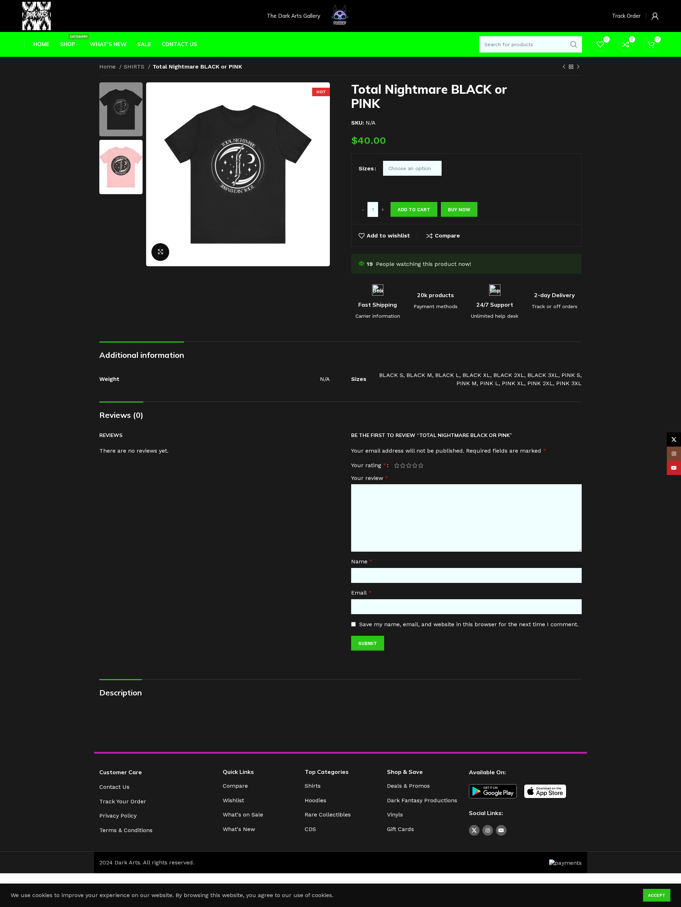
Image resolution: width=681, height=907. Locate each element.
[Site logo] (36, 15)
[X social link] (474, 830)
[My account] (655, 16)
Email (361, 592)
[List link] (155, 787)
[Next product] (578, 67)
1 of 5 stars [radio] (397, 465)
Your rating (368, 465)
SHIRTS (135, 66)
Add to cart (414, 209)
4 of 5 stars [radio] (415, 465)
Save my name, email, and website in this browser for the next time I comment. (468, 624)
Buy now (459, 209)
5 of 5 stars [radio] (421, 465)
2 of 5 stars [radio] (403, 465)
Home (108, 66)
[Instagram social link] (487, 830)
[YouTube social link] (501, 830)
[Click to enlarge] (160, 252)
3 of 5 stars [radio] (409, 465)
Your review (369, 478)
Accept (656, 895)
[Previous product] (564, 67)
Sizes (366, 168)
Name (361, 561)
